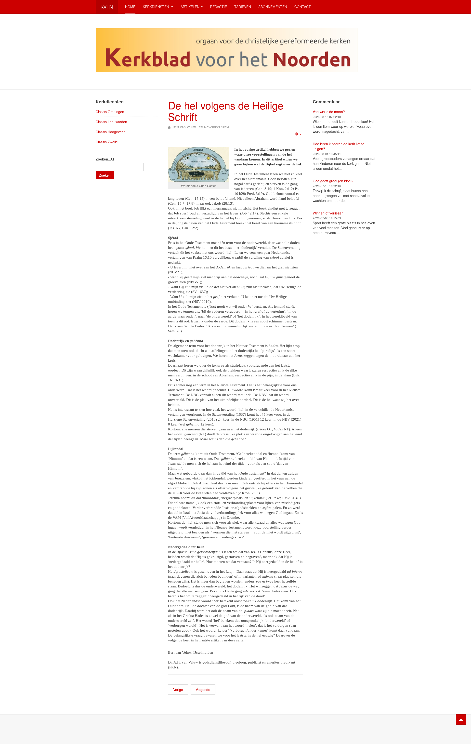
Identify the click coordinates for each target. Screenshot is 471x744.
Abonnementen (272, 6)
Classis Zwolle (107, 141)
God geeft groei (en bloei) (333, 180)
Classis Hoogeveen (111, 131)
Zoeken (105, 175)
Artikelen (190, 6)
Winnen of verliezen (328, 213)
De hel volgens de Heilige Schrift (225, 111)
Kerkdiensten (156, 6)
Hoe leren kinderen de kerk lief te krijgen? (338, 146)
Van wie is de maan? (329, 111)
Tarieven (242, 6)
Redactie (218, 6)
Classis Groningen (110, 111)
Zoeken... (103, 159)
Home (130, 6)
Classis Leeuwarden (111, 121)
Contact (302, 6)
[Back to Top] (461, 719)
